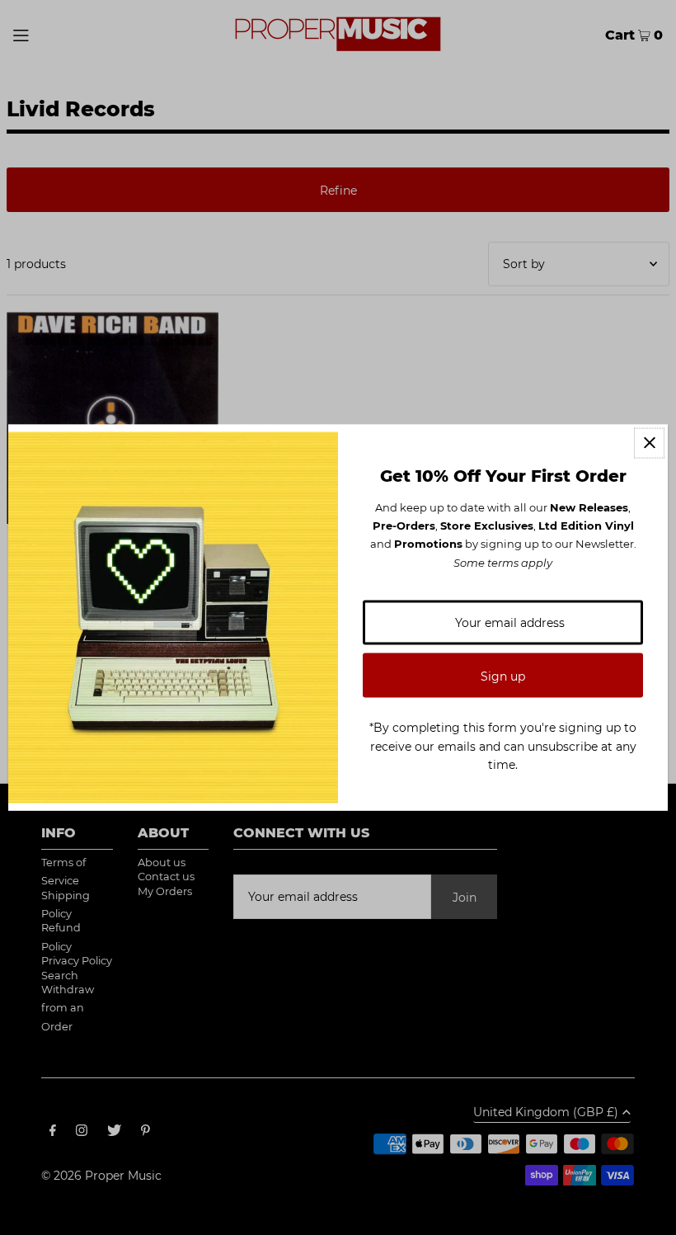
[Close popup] (649, 442)
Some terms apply (502, 561)
